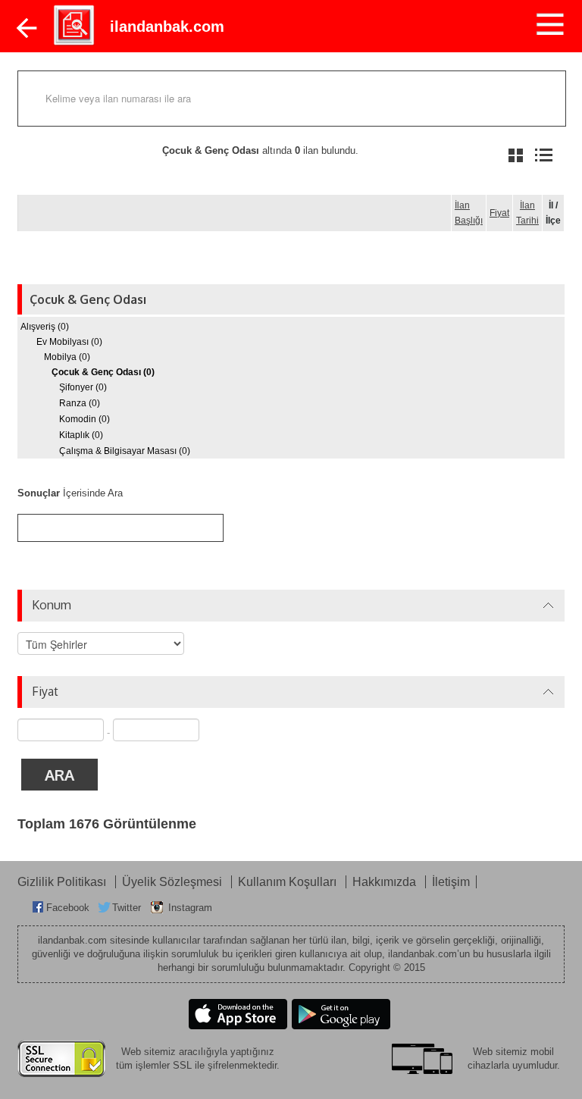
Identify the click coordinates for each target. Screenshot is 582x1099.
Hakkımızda (385, 881)
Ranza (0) (79, 403)
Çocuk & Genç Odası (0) (103, 372)
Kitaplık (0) (81, 435)
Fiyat (499, 213)
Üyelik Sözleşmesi (173, 881)
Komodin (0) (84, 419)
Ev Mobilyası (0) (69, 342)
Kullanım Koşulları (289, 881)
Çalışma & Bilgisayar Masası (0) (124, 451)
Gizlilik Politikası (63, 881)
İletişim (451, 881)
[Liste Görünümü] (543, 155)
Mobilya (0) (67, 357)
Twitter (126, 907)
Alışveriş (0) (44, 326)
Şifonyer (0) (83, 387)
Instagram (190, 907)
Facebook (67, 907)
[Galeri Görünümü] (515, 155)
